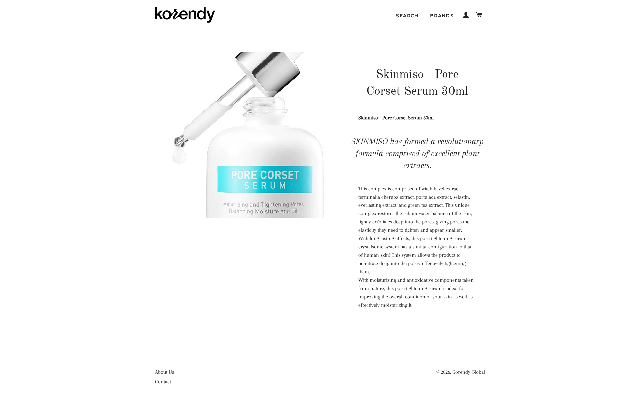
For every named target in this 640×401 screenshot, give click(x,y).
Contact (163, 382)
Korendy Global (468, 372)
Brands (442, 16)
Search (407, 16)
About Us (164, 372)
